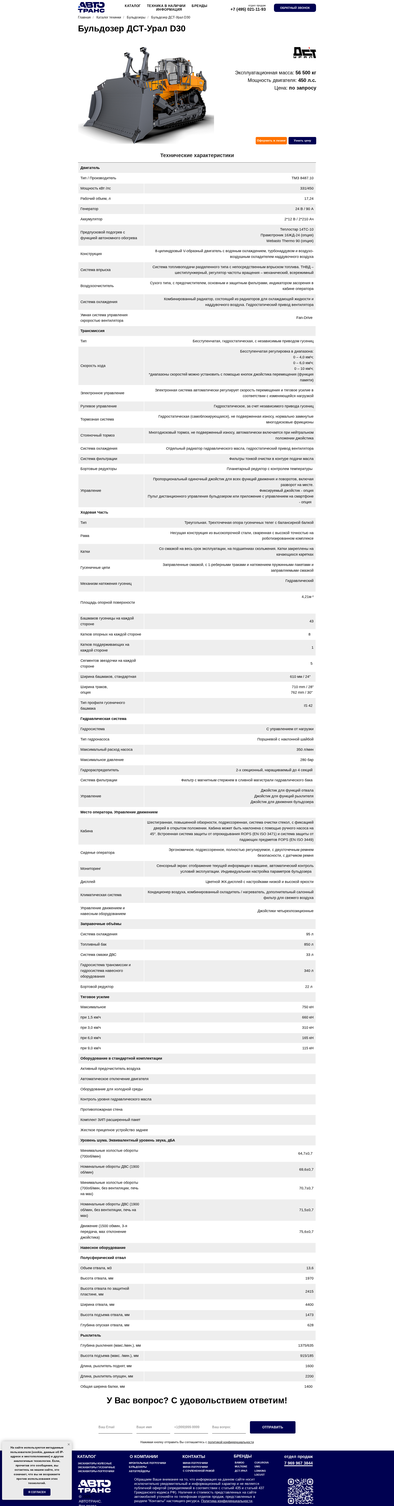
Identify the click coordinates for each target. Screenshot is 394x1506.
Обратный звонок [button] (295, 7)
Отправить (272, 1427)
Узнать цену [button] (302, 140)
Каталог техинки (108, 17)
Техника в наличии (166, 6)
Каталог (133, 6)
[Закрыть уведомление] (69, 1444)
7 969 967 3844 (298, 1463)
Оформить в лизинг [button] (271, 140)
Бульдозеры (136, 17)
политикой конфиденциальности (231, 1442)
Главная (84, 17)
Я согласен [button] (37, 1492)
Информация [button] (169, 9)
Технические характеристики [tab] (197, 155)
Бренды (199, 6)
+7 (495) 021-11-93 (248, 9)
